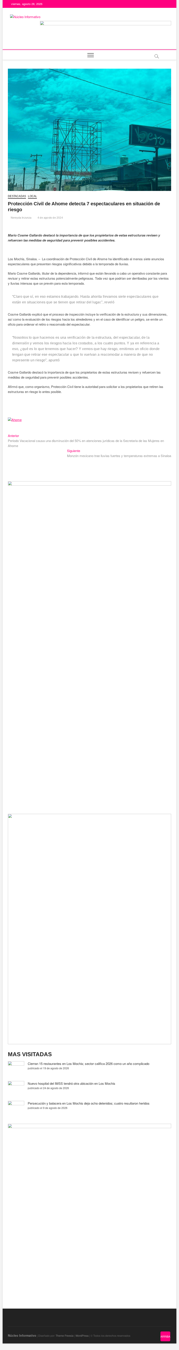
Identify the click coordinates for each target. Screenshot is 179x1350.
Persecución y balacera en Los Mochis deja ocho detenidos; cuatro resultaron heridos (89, 1103)
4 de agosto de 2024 (50, 217)
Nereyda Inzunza (20, 217)
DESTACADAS (17, 196)
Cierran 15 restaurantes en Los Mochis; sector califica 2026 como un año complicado (88, 1063)
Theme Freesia (65, 1335)
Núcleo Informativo (22, 1335)
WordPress (82, 1335)
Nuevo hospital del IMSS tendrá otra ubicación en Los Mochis (71, 1083)
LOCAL (32, 196)
